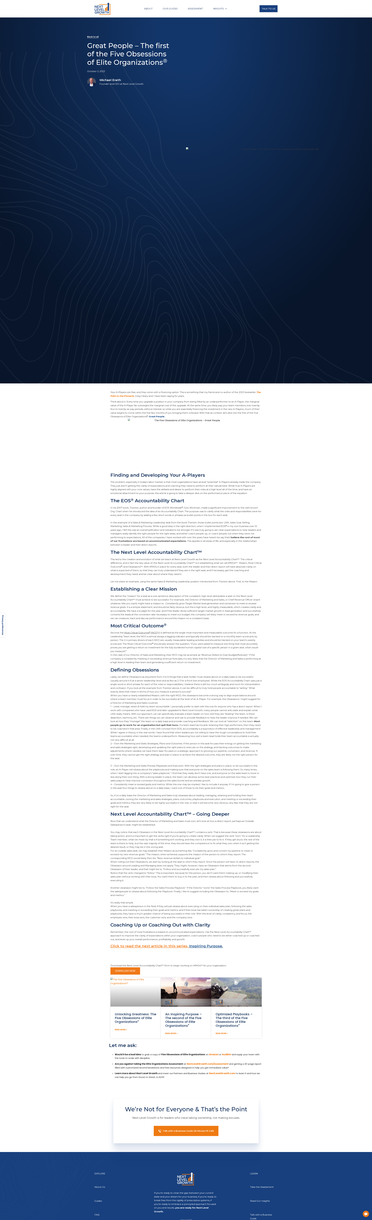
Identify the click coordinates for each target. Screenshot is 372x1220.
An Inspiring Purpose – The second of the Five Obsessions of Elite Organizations (183, 1020)
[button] (366, 1214)
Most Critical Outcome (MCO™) (142, 632)
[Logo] (102, 9)
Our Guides (170, 8)
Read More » (121, 1029)
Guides (98, 1201)
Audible (226, 1054)
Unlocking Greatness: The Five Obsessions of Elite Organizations (135, 1018)
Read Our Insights (260, 1201)
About (148, 8)
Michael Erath (110, 80)
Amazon (214, 1054)
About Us (99, 1187)
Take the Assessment (262, 1187)
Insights (218, 8)
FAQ (96, 1214)
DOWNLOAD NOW (125, 971)
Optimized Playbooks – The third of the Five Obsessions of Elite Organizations (234, 1020)
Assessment (195, 8)
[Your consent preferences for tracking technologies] (3, 625)
